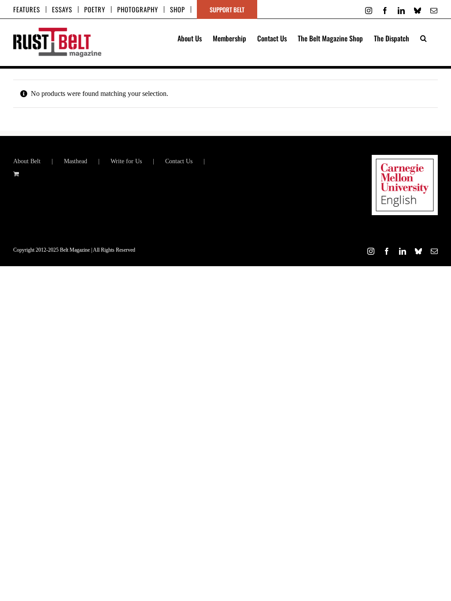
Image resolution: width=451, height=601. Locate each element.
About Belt (27, 161)
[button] (423, 37)
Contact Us (178, 161)
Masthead (75, 161)
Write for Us (126, 161)
